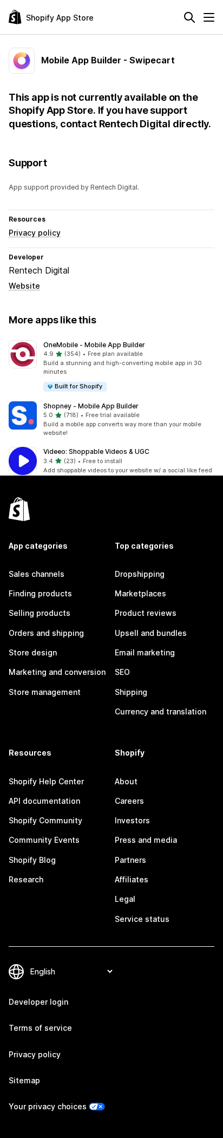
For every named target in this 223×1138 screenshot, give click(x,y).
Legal (125, 898)
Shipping (131, 692)
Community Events (44, 839)
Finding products (40, 593)
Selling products (39, 612)
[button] (111, 366)
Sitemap (24, 1080)
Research (26, 879)
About (126, 781)
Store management (45, 692)
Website (24, 285)
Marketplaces (140, 593)
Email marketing (145, 652)
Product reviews (145, 612)
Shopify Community (45, 820)
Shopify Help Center (46, 781)
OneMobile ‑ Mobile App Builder (94, 345)
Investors (132, 820)
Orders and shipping (46, 633)
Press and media (146, 839)
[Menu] (209, 17)
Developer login (38, 1001)
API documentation (44, 800)
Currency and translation (160, 711)
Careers (129, 800)
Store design (33, 652)
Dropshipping (140, 573)
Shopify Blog (32, 859)
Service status (142, 919)
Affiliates (131, 879)
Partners (130, 859)
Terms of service (40, 1027)
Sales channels (36, 573)
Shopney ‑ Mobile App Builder (91, 406)
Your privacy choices (48, 1106)
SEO (122, 672)
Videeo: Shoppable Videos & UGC (96, 451)
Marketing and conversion (57, 672)
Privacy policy (35, 232)
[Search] (189, 17)
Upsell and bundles (151, 633)
